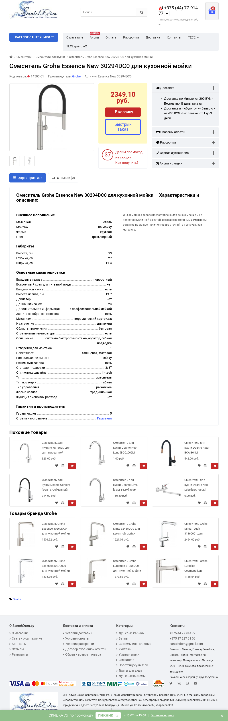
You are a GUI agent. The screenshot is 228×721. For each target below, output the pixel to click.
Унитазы (125, 649)
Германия (104, 418)
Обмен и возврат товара (83, 654)
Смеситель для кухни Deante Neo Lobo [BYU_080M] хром (196, 485)
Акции (94, 36)
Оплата (111, 37)
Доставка (153, 37)
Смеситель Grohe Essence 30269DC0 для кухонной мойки (56, 528)
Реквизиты (20, 654)
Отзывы (18, 649)
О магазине (74, 37)
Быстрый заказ (123, 127)
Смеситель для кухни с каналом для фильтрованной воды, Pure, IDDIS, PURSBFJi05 (56, 448)
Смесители (126, 660)
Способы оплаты (172, 132)
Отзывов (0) (66, 178)
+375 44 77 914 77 (182, 633)
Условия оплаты (77, 638)
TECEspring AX (76, 46)
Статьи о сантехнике (27, 638)
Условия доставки (78, 633)
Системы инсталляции (135, 644)
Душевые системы (132, 676)
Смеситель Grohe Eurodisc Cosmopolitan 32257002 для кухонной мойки (196, 566)
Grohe (17, 599)
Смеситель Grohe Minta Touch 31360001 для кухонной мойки (196, 529)
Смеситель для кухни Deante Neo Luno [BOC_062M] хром (124, 448)
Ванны (123, 638)
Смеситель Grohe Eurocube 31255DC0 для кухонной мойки (127, 565)
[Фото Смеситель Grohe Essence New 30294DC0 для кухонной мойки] (51, 117)
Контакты (174, 37)
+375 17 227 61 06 (182, 638)
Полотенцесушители (133, 665)
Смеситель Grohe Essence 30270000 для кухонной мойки (56, 565)
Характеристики (30, 178)
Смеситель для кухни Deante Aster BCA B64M (196, 447)
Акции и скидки (170, 163)
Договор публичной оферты (85, 649)
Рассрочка (131, 37)
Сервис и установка (174, 153)
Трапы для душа (130, 670)
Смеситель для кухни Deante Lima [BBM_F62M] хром (125, 484)
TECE (191, 37)
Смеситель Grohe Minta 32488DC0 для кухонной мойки (126, 528)
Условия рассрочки (79, 644)
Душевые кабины (132, 633)
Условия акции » (162, 715)
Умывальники (129, 654)
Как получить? (126, 163)
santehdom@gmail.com (186, 644)
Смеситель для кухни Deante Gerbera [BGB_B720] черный (56, 484)
